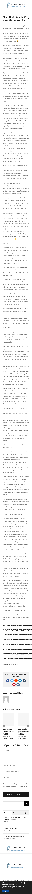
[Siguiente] (28, 726)
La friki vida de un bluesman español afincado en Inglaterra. (15, 827)
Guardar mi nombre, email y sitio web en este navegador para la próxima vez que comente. (16, 786)
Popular (7, 813)
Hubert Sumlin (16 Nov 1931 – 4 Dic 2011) (8, 731)
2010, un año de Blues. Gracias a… (14, 836)
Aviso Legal (20, 880)
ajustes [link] (23, 888)
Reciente (16, 813)
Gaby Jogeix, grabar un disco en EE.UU (23, 731)
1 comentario (22, 738)
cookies (27, 880)
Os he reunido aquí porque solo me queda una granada (15, 818)
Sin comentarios (8, 738)
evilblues (7, 664)
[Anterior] (4, 726)
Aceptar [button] (5, 891)
